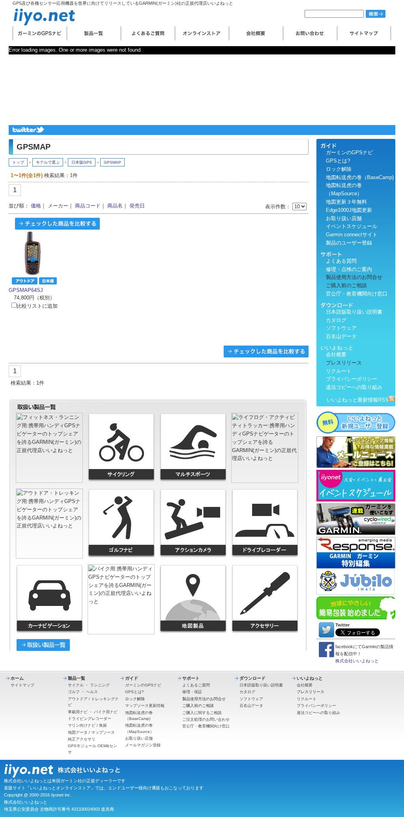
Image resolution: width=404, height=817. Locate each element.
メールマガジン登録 (143, 745)
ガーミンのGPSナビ (349, 152)
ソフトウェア (341, 328)
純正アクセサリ (81, 739)
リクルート (339, 371)
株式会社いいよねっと (357, 660)
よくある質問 (341, 261)
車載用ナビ (78, 712)
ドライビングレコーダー (89, 718)
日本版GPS (81, 162)
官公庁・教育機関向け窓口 (356, 294)
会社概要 (336, 354)
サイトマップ (22, 685)
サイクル (76, 685)
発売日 (137, 206)
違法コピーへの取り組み (354, 387)
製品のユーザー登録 (349, 243)
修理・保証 (192, 692)
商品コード (88, 206)
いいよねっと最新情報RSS (358, 400)
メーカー (58, 206)
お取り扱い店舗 (344, 218)
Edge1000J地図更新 (349, 210)
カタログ (336, 320)
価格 (36, 206)
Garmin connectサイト (352, 234)
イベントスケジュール (351, 226)
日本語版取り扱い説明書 (354, 312)
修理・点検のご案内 (349, 269)
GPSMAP (112, 162)
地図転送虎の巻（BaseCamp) (360, 177)
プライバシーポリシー (351, 379)
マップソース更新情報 (145, 705)
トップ (18, 162)
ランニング (100, 685)
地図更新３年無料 (346, 202)
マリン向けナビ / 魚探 (87, 725)
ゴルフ (74, 692)
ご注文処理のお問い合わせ (206, 719)
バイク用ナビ (106, 712)
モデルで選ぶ (48, 162)
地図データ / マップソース (91, 732)
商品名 (115, 206)
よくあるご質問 (196, 685)
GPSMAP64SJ (26, 290)
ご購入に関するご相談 (202, 712)
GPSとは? (338, 161)
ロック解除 (339, 169)
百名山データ (341, 336)
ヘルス (92, 692)
